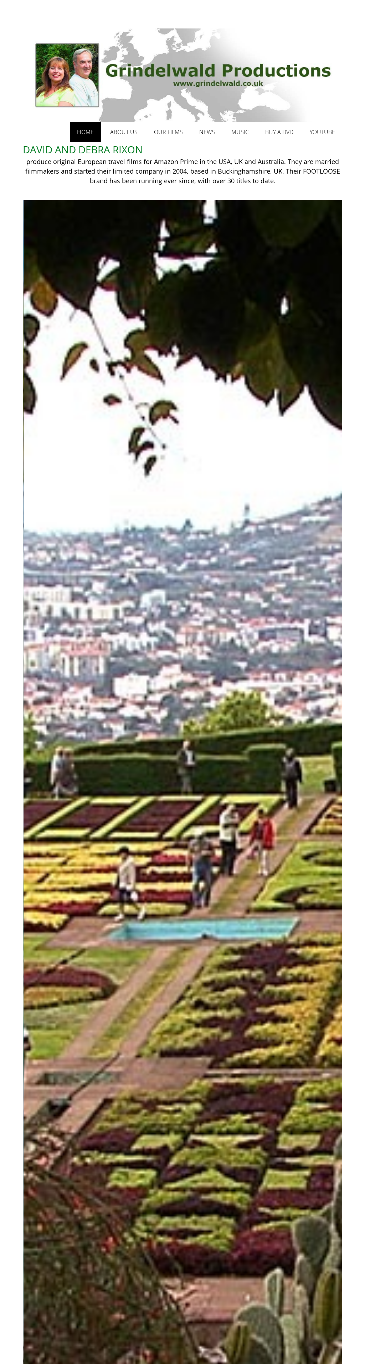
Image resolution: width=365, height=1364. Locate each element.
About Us (124, 132)
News (207, 132)
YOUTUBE (322, 132)
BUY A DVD (279, 132)
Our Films (168, 132)
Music (240, 132)
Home (85, 132)
